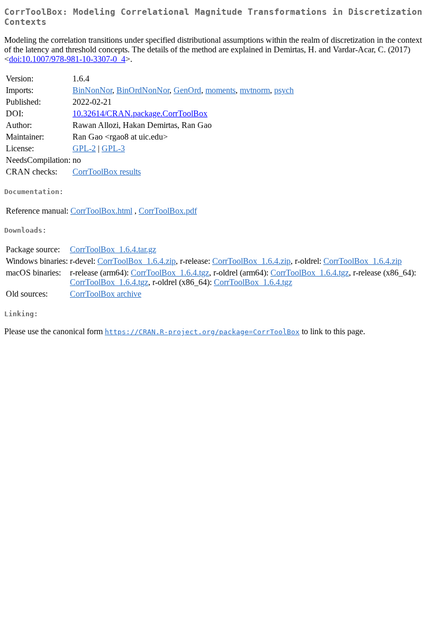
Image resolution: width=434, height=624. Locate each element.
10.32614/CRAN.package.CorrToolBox (140, 113)
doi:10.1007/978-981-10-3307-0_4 (67, 58)
